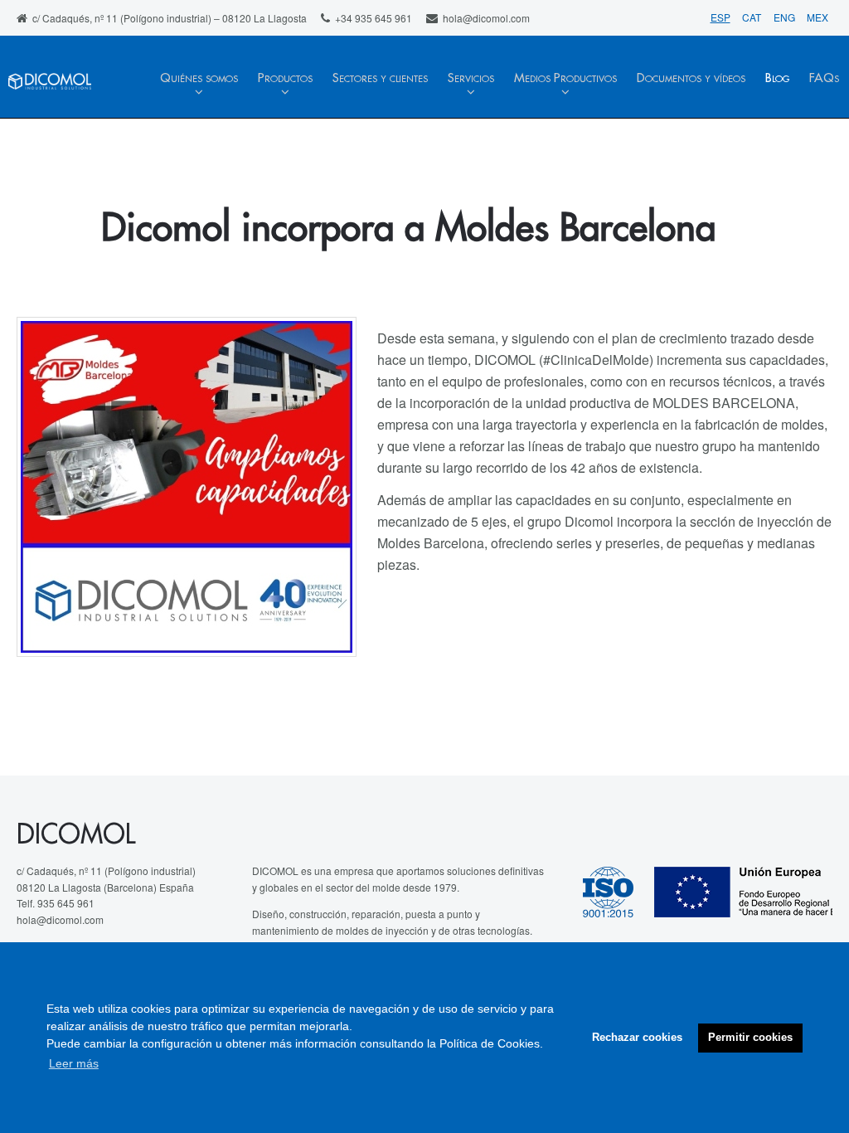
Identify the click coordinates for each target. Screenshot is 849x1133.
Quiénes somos (199, 78)
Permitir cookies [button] (750, 1037)
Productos (285, 78)
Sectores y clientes (380, 78)
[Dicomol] (49, 92)
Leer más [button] (74, 1063)
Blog (777, 78)
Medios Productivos (565, 78)
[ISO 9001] (618, 890)
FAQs (824, 78)
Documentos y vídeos (691, 78)
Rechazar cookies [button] (637, 1037)
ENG (786, 17)
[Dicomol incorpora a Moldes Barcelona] (187, 487)
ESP (720, 17)
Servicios (471, 78)
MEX (817, 17)
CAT (753, 17)
